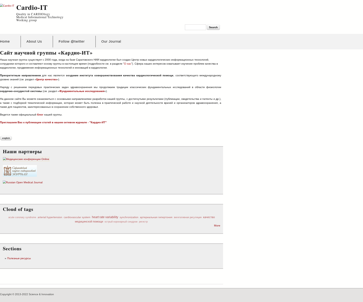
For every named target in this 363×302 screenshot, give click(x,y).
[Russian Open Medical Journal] (23, 182)
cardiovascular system (77, 217)
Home (5, 41)
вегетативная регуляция (188, 217)
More (217, 225)
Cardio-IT (32, 7)
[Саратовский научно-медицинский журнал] (20, 174)
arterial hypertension (50, 217)
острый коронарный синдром (121, 221)
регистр (143, 221)
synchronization (129, 217)
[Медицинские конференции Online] (26, 159)
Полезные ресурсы (19, 258)
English (6, 138)
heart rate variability (105, 217)
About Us (34, 41)
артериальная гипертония (156, 217)
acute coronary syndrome (22, 217)
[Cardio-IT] (7, 5)
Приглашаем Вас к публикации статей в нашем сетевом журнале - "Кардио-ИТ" (53, 122)
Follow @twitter (72, 41)
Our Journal (111, 41)
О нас (127, 63)
